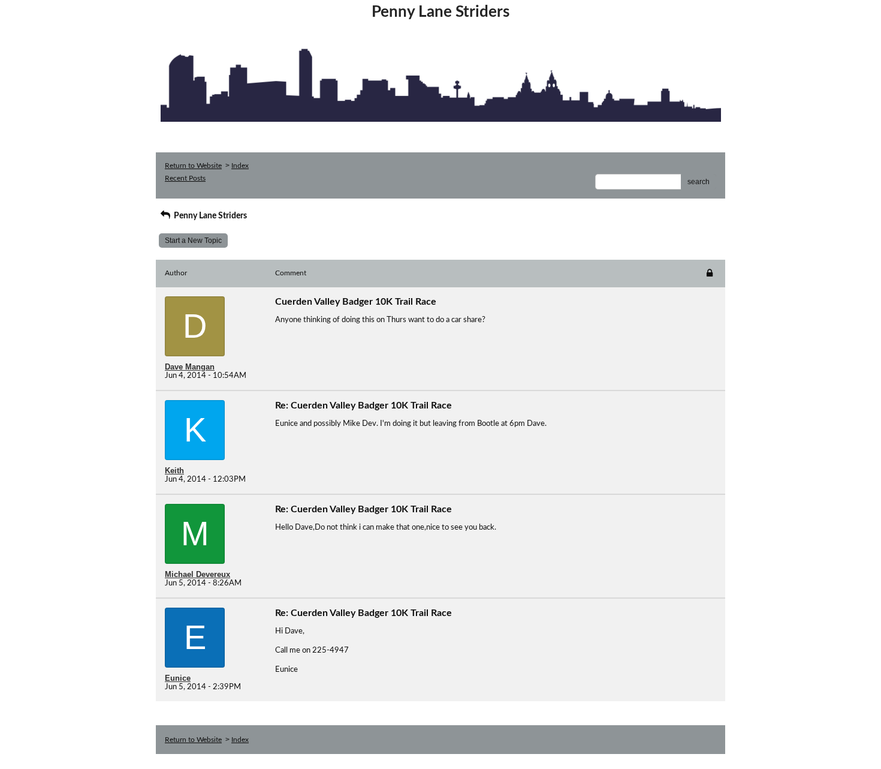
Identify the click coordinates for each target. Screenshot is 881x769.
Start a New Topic (193, 240)
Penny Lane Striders (209, 216)
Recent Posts (185, 178)
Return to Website (193, 165)
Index (240, 165)
